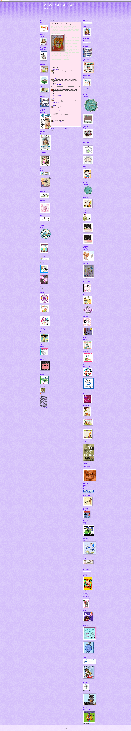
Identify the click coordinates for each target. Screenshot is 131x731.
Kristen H (54, 98)
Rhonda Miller (43, 393)
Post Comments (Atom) (56, 130)
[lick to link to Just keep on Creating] (87, 221)
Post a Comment (54, 123)
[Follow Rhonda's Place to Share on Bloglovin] (87, 23)
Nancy (54, 105)
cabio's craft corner (55, 69)
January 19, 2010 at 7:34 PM (57, 84)
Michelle (54, 78)
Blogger (70, 729)
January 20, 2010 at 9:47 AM (57, 116)
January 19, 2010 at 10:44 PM (57, 102)
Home (65, 128)
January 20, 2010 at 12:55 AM (57, 110)
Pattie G (54, 88)
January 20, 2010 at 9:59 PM (57, 121)
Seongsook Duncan (55, 119)
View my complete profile (43, 407)
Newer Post (52, 128)
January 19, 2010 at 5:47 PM (57, 75)
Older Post (79, 128)
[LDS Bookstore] (43, 262)
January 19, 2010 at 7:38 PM (57, 95)
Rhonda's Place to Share (57, 5)
